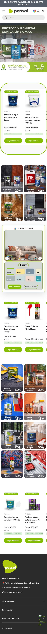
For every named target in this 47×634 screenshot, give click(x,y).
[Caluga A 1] (12, 178)
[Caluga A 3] (12, 207)
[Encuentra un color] (34, 11)
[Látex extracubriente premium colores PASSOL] (34, 99)
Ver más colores (31, 287)
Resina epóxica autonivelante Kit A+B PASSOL (32, 520)
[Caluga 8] (35, 464)
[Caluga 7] (12, 464)
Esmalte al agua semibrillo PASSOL (12, 518)
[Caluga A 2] (35, 178)
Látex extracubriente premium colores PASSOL (32, 118)
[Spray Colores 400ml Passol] (34, 311)
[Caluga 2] (35, 378)
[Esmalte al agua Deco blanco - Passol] (13, 99)
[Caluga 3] (12, 406)
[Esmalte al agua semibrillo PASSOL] (13, 502)
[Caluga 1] (12, 378)
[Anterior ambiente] (7, 258)
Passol (10, 628)
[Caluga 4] (35, 406)
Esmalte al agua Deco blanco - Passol (11, 117)
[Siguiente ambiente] (40, 258)
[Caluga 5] (12, 435)
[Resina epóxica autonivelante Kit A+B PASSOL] (34, 502)
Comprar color (14, 287)
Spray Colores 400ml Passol (31, 327)
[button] (43, 11)
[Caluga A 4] (35, 207)
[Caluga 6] (35, 435)
